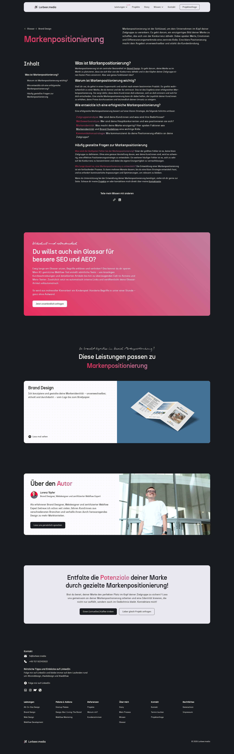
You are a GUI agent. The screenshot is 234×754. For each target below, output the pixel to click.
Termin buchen (157, 712)
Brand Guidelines (109, 129)
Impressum (188, 712)
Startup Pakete (62, 707)
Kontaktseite (155, 181)
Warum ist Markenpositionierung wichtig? (47, 80)
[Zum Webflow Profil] (35, 690)
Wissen (157, 7)
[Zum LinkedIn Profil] (25, 690)
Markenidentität (85, 129)
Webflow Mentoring (64, 717)
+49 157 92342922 (38, 661)
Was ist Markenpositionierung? (41, 75)
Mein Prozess (125, 712)
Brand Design (44, 29)
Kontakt (171, 7)
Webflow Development (33, 722)
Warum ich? (92, 712)
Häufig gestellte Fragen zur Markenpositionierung (40, 95)
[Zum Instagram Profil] (30, 690)
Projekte (136, 7)
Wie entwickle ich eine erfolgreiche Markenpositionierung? (43, 87)
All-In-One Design (32, 707)
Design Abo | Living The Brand (69, 712)
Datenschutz (188, 707)
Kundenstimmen (94, 717)
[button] (121, 7)
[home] (45, 7)
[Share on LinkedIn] (119, 201)
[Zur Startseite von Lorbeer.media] (35, 741)
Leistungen (119, 7)
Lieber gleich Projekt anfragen (136, 611)
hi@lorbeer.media (37, 656)
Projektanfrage (190, 7)
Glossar (122, 722)
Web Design (29, 717)
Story (146, 7)
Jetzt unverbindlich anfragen (50, 304)
